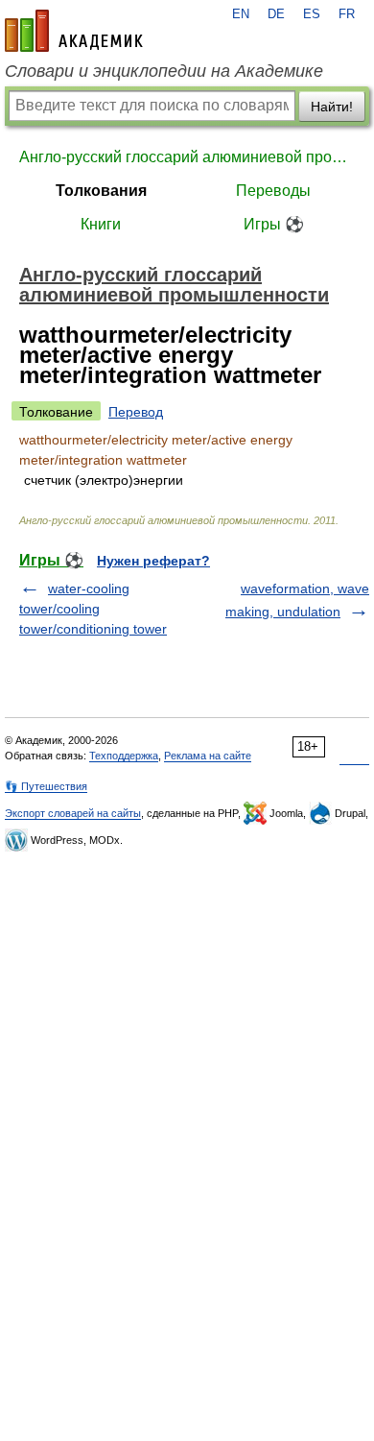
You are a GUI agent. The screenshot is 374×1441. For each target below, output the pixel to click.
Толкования (101, 190)
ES (311, 14)
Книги (101, 224)
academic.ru (74, 31)
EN (240, 14)
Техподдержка (123, 755)
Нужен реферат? (153, 560)
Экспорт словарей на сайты (73, 813)
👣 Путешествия (46, 786)
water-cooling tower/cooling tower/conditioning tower (93, 608)
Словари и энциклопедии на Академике (164, 71)
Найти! (332, 106)
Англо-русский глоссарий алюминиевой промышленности (187, 157)
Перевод (135, 412)
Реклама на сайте (207, 755)
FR (347, 14)
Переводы (273, 190)
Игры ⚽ (274, 224)
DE (276, 14)
